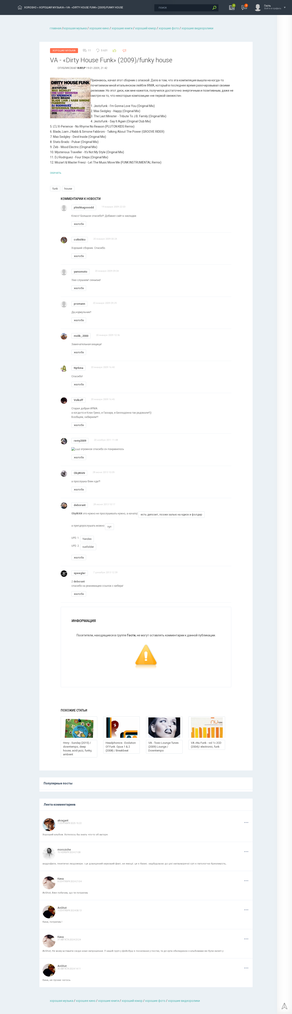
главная (55, 28)
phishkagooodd (84, 207)
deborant (80, 505)
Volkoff (78, 400)
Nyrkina (78, 368)
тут (109, 526)
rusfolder (88, 546)
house (68, 188)
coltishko (80, 239)
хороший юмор (145, 28)
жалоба (79, 224)
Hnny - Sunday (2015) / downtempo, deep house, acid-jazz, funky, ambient (77, 748)
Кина (61, 878)
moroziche (64, 849)
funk (55, 188)
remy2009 (80, 440)
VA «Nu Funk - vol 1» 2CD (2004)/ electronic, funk (206, 744)
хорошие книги (122, 28)
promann (79, 303)
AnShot (62, 907)
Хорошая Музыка (64, 50)
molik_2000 (81, 335)
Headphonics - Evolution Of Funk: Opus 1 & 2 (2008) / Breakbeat (121, 746)
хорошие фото (169, 28)
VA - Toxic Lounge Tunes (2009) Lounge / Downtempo (163, 746)
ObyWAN (79, 473)
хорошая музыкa (75, 28)
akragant (63, 820)
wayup (81, 68)
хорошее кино (99, 28)
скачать (55, 172)
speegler (80, 573)
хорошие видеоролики (197, 28)
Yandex (87, 538)
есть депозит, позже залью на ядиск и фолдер (171, 514)
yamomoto (80, 271)
